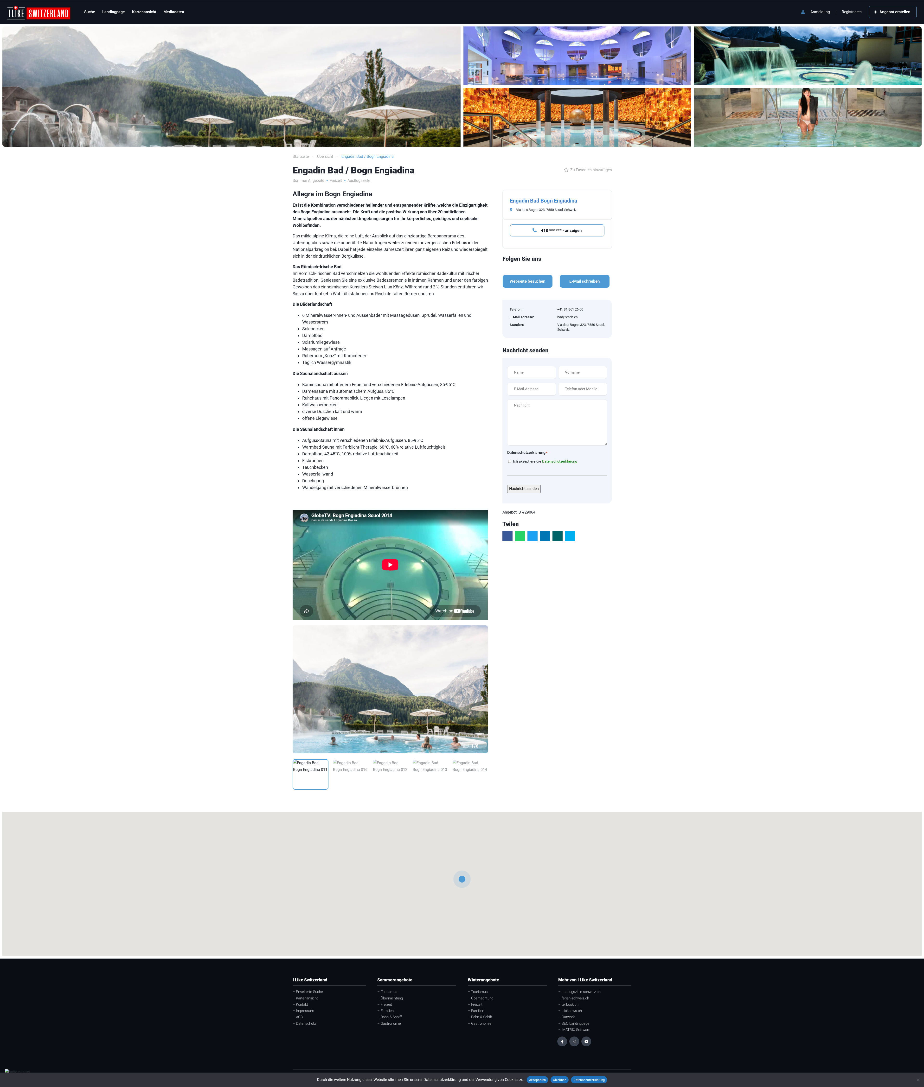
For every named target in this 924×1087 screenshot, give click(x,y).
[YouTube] (586, 1041)
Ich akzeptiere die (545, 461)
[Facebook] (562, 1041)
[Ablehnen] (918, 1079)
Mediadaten (173, 12)
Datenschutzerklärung (559, 461)
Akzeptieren (537, 1080)
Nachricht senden (524, 488)
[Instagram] (574, 1041)
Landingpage (113, 12)
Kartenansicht (144, 12)
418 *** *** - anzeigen (561, 230)
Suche (89, 12)
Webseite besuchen (527, 281)
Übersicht (325, 156)
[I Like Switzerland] (39, 12)
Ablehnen (559, 1080)
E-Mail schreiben (584, 281)
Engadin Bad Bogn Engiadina (543, 201)
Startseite (301, 156)
